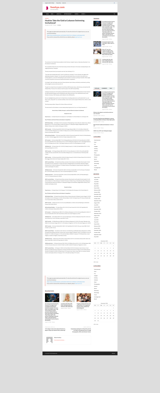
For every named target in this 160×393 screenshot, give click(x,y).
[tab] (96, 88)
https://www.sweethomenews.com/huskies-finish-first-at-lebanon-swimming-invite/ (66, 35)
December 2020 (97, 230)
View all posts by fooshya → (59, 340)
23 (95, 255)
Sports (83, 13)
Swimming (47, 18)
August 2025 (97, 202)
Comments (104, 88)
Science (76, 13)
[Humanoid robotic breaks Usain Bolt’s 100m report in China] (97, 42)
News (52, 13)
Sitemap (113, 353)
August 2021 (97, 215)
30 (95, 258)
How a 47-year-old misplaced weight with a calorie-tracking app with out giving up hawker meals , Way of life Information (108, 52)
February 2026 (97, 190)
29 (113, 255)
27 (107, 255)
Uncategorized (97, 167)
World (95, 169)
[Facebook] (114, 3)
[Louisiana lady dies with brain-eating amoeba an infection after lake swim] (68, 298)
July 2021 (96, 217)
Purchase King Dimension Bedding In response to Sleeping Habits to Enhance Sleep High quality (104, 119)
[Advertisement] (92, 8)
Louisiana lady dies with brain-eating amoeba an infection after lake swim (67, 305)
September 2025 (97, 200)
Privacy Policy (58, 2)
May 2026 (96, 183)
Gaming (95, 148)
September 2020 (97, 234)
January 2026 (97, 192)
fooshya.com (57, 7)
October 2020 (97, 232)
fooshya (59, 25)
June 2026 (96, 181)
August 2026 (97, 177)
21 (110, 253)
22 (113, 253)
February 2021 (97, 226)
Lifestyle (58, 13)
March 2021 (96, 224)
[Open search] (114, 14)
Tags (111, 88)
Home (47, 13)
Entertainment (68, 13)
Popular (97, 88)
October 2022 (97, 211)
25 (101, 255)
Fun (95, 144)
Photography (97, 154)
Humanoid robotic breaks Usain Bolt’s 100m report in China (108, 43)
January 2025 (97, 207)
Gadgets (96, 146)
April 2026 (96, 185)
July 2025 (96, 205)
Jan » (97, 261)
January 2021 (97, 228)
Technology (96, 163)
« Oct (94, 261)
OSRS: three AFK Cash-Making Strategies (102, 130)
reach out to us (78, 37)
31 (98, 258)
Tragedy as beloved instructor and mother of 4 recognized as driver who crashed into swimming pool (84, 306)
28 (110, 255)
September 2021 (97, 213)
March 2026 (96, 188)
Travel (95, 165)
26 (104, 255)
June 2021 (96, 219)
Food (95, 142)
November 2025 (97, 196)
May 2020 (96, 236)
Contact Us (64, 2)
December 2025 (97, 194)
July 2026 (96, 179)
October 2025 (97, 198)
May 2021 (96, 221)
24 (98, 255)
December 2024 (97, 209)
